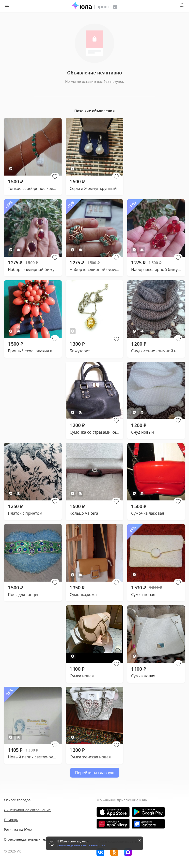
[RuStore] (148, 824)
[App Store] (113, 812)
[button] (55, 177)
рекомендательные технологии (81, 845)
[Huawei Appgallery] (113, 824)
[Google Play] (148, 812)
